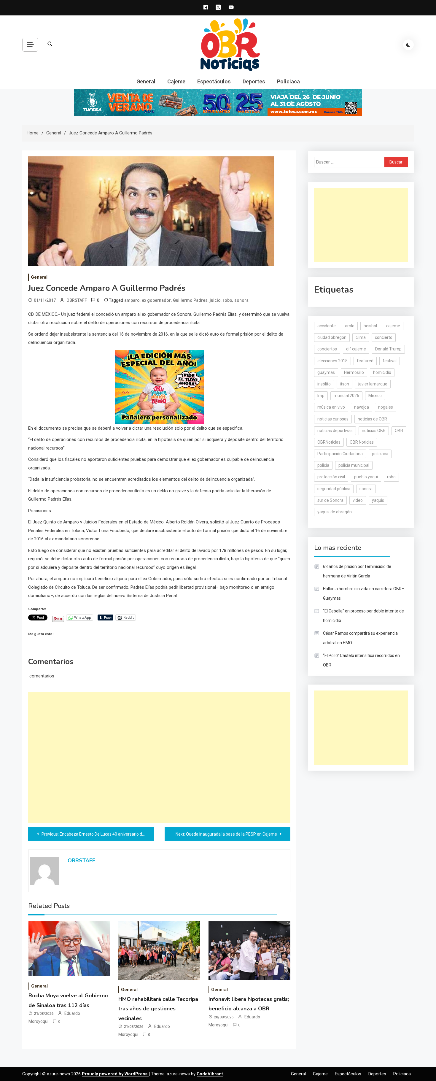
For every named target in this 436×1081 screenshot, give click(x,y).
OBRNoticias (328, 442)
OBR (399, 430)
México (375, 395)
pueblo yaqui (366, 476)
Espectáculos (214, 81)
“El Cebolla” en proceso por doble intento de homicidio (363, 616)
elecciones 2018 (332, 360)
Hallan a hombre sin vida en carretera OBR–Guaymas (363, 593)
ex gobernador (156, 300)
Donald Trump (388, 349)
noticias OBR (374, 430)
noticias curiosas (333, 419)
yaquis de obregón (334, 511)
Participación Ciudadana (340, 453)
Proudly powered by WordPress (115, 1074)
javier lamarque (372, 384)
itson (344, 384)
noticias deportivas (335, 430)
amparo (132, 300)
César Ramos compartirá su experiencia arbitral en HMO (360, 638)
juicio (215, 300)
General (145, 81)
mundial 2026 (346, 395)
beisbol (370, 325)
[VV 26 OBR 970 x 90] (218, 102)
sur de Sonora (330, 500)
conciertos (327, 349)
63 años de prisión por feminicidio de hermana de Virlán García (357, 571)
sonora (241, 300)
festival (390, 360)
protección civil (331, 476)
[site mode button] (408, 44)
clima (361, 337)
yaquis (378, 500)
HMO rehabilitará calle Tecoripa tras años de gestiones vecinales (158, 1009)
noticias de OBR (372, 419)
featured (365, 360)
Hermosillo (354, 372)
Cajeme (176, 81)
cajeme (393, 325)
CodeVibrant (210, 1074)
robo (227, 300)
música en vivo (331, 407)
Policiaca (288, 81)
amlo (349, 325)
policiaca (380, 453)
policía (323, 465)
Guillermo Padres (190, 300)
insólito (324, 384)
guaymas (326, 372)
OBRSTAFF (76, 300)
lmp (320, 395)
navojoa (361, 407)
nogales (385, 407)
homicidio (382, 372)
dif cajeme (356, 349)
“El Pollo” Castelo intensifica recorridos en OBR (361, 660)
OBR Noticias (362, 442)
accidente (326, 325)
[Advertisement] (159, 757)
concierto (383, 337)
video (358, 500)
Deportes (254, 81)
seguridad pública (333, 488)
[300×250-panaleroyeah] (159, 386)
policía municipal (353, 465)
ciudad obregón (331, 337)
